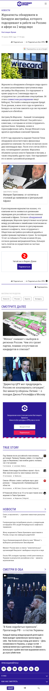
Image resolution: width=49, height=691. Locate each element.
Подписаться (24, 266)
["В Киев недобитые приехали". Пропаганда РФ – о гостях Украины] (24, 599)
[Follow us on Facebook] (3, 669)
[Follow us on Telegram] (25, 669)
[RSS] (31, 669)
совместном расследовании (20, 99)
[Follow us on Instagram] (20, 669)
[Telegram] (24, 688)
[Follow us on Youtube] (14, 669)
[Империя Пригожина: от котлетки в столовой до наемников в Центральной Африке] (24, 177)
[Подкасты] (36, 669)
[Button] (17, 42)
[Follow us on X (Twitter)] (9, 669)
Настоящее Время (8, 32)
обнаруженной (35, 217)
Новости (5, 10)
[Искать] (38, 688)
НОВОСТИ (9, 509)
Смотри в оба (13, 569)
